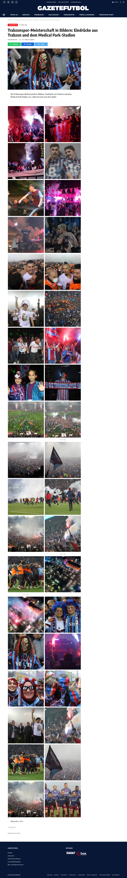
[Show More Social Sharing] (50, 44)
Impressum (11, 856)
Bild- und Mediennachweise (16, 865)
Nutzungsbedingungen (14, 862)
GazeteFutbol (115, 875)
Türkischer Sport (106, 15)
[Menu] (4, 15)
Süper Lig (14, 15)
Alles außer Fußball (63, 2)
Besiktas (26, 15)
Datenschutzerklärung (14, 859)
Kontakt (10, 853)
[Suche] (123, 2)
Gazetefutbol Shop (76, 2)
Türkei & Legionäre (86, 15)
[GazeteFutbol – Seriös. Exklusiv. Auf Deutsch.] (63, 8)
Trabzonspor (69, 15)
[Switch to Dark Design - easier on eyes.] (121, 2)
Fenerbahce (39, 15)
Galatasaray (54, 15)
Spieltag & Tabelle (51, 2)
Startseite (10, 19)
